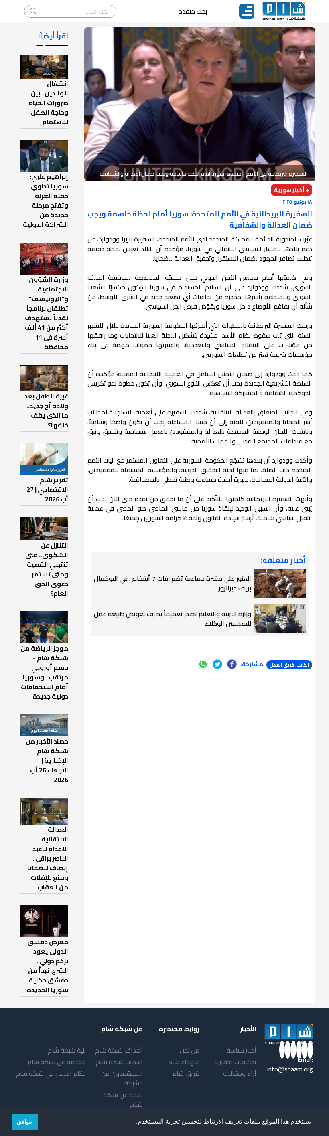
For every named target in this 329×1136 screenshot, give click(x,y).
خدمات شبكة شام (119, 1062)
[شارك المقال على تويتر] (217, 664)
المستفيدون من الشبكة (122, 1078)
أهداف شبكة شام (119, 1050)
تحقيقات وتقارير (235, 1062)
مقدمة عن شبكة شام (57, 1062)
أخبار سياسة (241, 1050)
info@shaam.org (290, 1069)
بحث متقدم (192, 11)
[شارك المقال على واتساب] (203, 664)
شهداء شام (183, 1062)
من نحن (189, 1050)
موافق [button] (24, 1121)
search (33, 11)
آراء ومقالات (239, 1073)
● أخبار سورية (291, 190)
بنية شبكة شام (67, 1050)
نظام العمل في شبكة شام (51, 1073)
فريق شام (186, 1073)
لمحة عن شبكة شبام (123, 1099)
